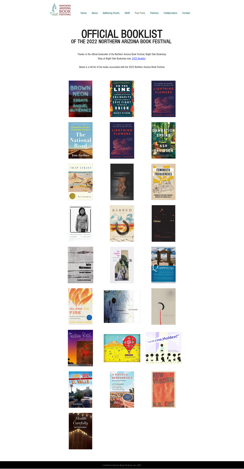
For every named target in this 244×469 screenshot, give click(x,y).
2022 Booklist (139, 58)
